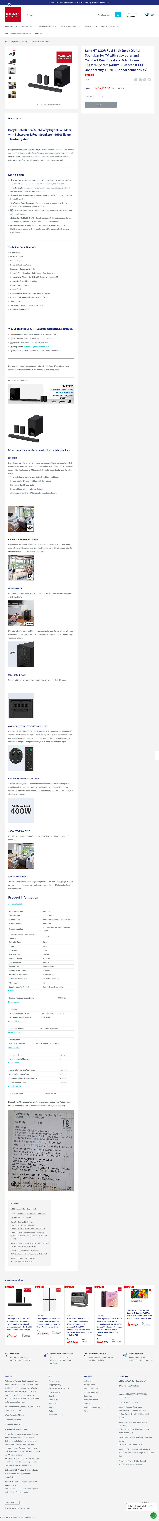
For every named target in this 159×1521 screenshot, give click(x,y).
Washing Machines (46, 26)
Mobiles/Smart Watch (69, 26)
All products (15, 42)
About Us (52, 1403)
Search (51, 1396)
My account (130, 16)
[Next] (154, 1315)
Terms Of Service (56, 1392)
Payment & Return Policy (59, 1388)
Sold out (100, 105)
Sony (87, 80)
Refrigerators (26, 26)
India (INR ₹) (10, 1503)
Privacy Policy (54, 1381)
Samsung (10, 1316)
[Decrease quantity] (96, 96)
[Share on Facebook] (135, 79)
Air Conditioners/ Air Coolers (16, 33)
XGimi (68, 1316)
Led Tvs (125, 26)
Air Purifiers (9, 26)
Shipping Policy (55, 1384)
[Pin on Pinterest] (140, 79)
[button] (15, 904)
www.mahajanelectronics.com (36, 346)
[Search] (118, 14)
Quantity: (88, 96)
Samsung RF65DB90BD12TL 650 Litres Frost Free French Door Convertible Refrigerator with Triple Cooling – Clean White (49, 1323)
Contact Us (53, 1399)
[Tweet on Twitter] (144, 79)
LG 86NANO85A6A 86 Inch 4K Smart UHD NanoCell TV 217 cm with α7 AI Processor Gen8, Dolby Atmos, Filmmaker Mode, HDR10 (139, 1314)
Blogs (51, 1407)
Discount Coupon (56, 1415)
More (37, 33)
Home (7, 42)
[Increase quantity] (108, 96)
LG (128, 1307)
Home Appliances (108, 26)
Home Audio (90, 26)
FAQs (51, 1411)
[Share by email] (149, 79)
